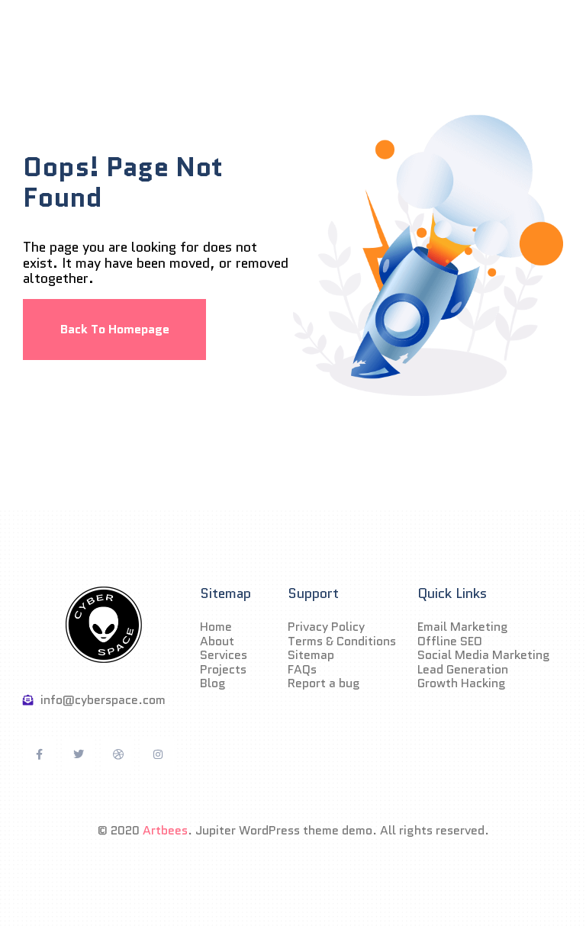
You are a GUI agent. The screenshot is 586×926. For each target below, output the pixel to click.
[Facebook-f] (39, 754)
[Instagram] (158, 754)
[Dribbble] (118, 754)
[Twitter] (79, 754)
